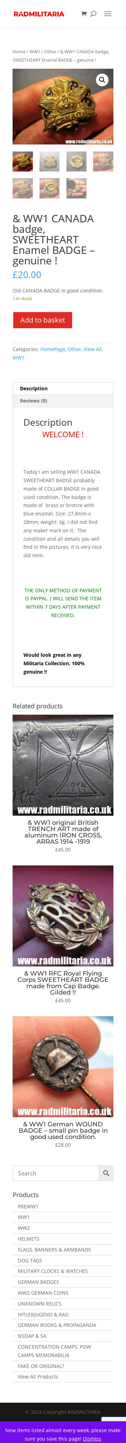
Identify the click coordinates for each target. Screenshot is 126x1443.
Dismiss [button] (92, 1438)
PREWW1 (28, 1206)
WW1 (34, 51)
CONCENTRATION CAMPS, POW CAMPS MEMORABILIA (54, 1350)
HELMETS (29, 1238)
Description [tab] (34, 388)
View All (93, 349)
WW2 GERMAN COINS (43, 1292)
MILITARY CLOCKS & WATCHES (53, 1271)
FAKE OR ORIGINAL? (41, 1366)
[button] (102, 80)
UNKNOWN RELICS (40, 1303)
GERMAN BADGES (38, 1282)
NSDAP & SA (32, 1336)
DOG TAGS (30, 1260)
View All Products (38, 1376)
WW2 (24, 1228)
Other (50, 51)
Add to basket (42, 320)
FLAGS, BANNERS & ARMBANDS (54, 1249)
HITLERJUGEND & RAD (43, 1314)
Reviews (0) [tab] (33, 400)
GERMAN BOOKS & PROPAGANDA (57, 1325)
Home (19, 51)
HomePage (52, 349)
